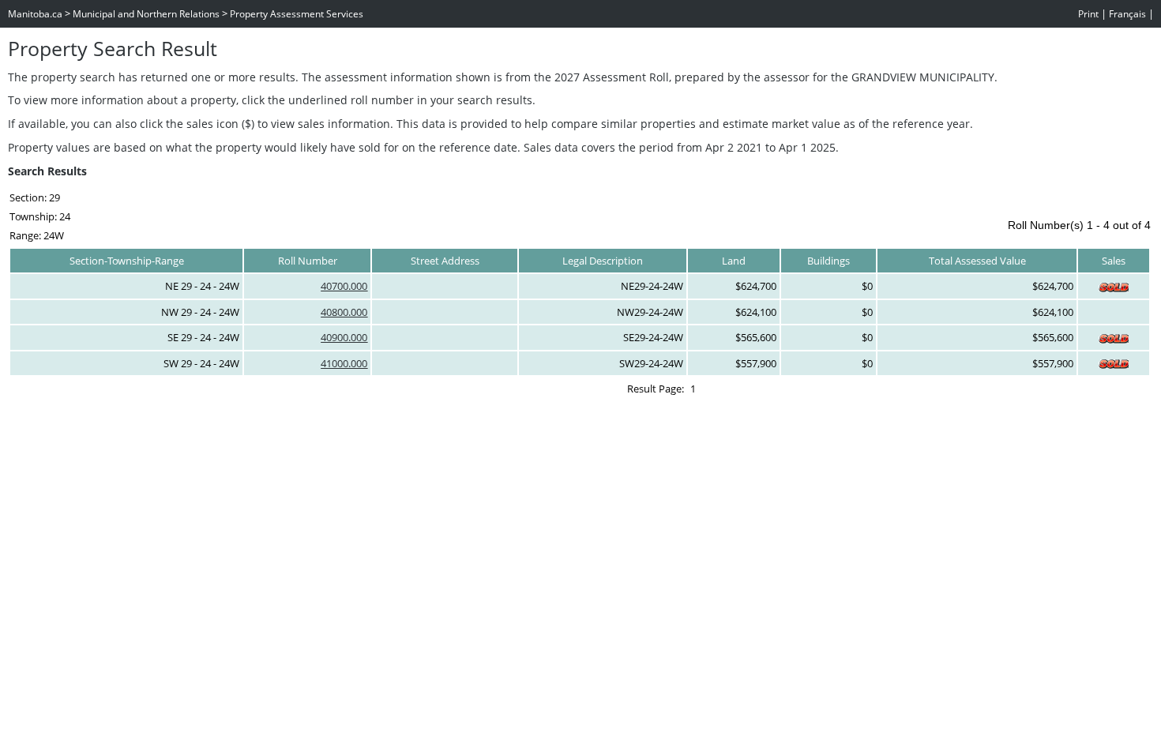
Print (1088, 14)
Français (1127, 14)
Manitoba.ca (35, 14)
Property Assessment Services (296, 14)
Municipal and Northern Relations (146, 14)
